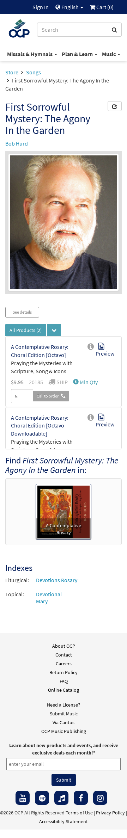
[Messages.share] (115, 106)
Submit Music (64, 713)
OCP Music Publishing (63, 731)
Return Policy (63, 672)
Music (109, 53)
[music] (61, 798)
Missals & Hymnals (30, 53)
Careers (64, 663)
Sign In (40, 7)
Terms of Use (79, 812)
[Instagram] (100, 798)
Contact (63, 655)
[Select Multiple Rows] (54, 330)
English (70, 7)
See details (22, 312)
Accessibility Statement (63, 821)
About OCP (63, 646)
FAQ (64, 681)
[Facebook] (81, 798)
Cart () (104, 7)
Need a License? (63, 705)
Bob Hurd (16, 143)
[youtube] (23, 798)
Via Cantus (63, 722)
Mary (42, 601)
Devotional (49, 594)
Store (11, 72)
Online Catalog (63, 690)
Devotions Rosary (56, 580)
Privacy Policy (110, 812)
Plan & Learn (78, 53)
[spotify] (42, 798)
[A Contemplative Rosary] (63, 510)
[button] (85, 382)
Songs (33, 72)
